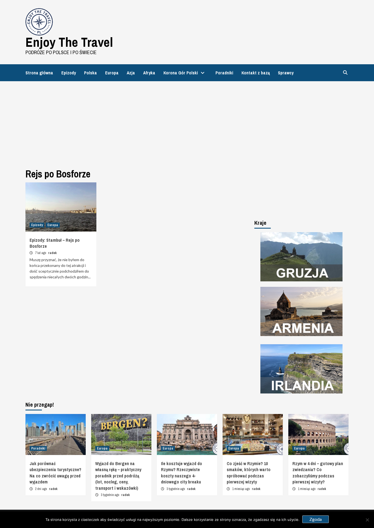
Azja (131, 73)
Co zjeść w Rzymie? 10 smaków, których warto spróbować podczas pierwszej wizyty (249, 472)
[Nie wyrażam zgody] (367, 520)
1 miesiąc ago (241, 489)
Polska (90, 73)
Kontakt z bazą (255, 73)
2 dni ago (41, 489)
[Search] (345, 72)
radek (52, 253)
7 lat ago (41, 253)
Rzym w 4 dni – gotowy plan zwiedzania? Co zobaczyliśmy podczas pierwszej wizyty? (317, 472)
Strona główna (39, 73)
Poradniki (224, 73)
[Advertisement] (187, 122)
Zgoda (315, 519)
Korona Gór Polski (180, 73)
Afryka (149, 73)
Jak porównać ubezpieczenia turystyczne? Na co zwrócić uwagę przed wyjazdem (55, 472)
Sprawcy (286, 73)
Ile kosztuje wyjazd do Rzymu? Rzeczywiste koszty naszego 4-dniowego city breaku (181, 472)
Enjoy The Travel (69, 42)
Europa (112, 73)
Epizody (68, 73)
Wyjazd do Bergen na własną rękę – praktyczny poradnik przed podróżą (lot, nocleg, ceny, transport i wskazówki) (118, 475)
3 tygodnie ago (110, 495)
